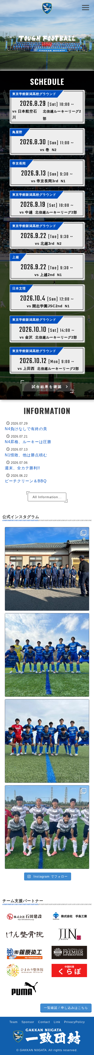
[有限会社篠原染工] (25, 952)
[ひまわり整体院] (25, 970)
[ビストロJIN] (69, 934)
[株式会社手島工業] (69, 916)
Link (57, 1022)
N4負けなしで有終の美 (26, 429)
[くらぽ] (69, 970)
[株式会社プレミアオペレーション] (69, 952)
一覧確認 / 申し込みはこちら (66, 1008)
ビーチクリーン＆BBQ (26, 481)
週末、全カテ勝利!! (22, 468)
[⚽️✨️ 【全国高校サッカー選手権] (47, 827)
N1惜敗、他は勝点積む (26, 455)
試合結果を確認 (47, 387)
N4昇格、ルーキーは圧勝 (28, 442)
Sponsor (27, 1022)
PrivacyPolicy (74, 1022)
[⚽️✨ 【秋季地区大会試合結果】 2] (47, 741)
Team (13, 1022)
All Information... (47, 497)
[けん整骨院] (25, 934)
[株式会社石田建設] (25, 916)
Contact (44, 1022)
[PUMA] (25, 988)
